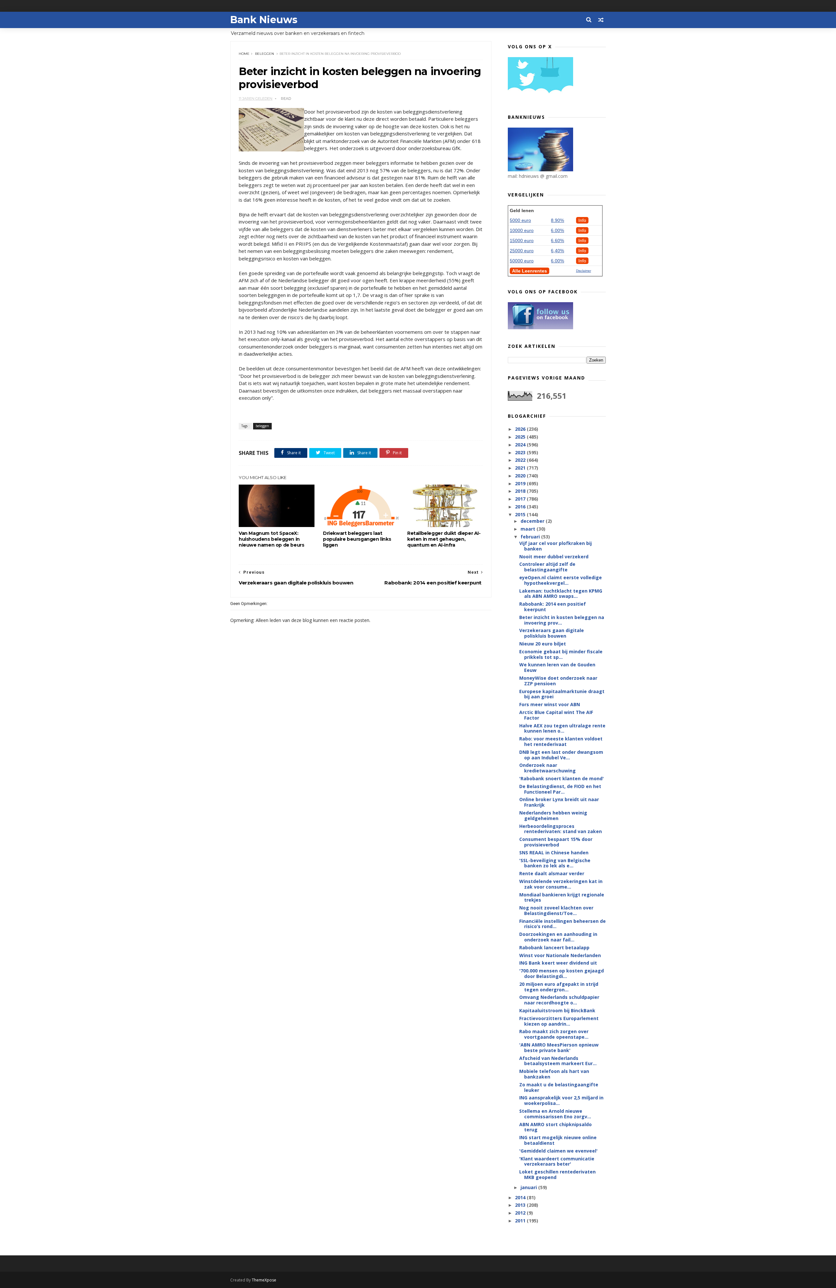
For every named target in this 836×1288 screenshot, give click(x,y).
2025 (521, 437)
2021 (521, 468)
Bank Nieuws (263, 20)
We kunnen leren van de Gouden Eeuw (557, 667)
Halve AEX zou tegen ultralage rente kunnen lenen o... (562, 728)
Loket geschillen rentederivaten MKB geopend (557, 1174)
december (533, 521)
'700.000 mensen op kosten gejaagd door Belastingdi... (561, 973)
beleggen (264, 54)
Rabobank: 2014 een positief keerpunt (552, 607)
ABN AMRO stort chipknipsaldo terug (555, 1127)
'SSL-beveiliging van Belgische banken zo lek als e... (554, 863)
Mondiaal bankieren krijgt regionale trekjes (561, 897)
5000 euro (520, 220)
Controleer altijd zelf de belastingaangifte (547, 567)
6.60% (557, 240)
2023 (521, 452)
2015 (521, 514)
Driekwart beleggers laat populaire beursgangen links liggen (357, 539)
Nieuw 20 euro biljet (542, 644)
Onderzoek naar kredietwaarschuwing (547, 768)
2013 (521, 1205)
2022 (521, 460)
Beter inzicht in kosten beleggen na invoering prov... (561, 620)
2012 (521, 1213)
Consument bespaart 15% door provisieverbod (555, 842)
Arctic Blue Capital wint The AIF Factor (556, 715)
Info (582, 220)
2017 (521, 499)
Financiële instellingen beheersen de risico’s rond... (562, 924)
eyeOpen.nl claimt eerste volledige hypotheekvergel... (560, 580)
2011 (521, 1221)
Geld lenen (522, 210)
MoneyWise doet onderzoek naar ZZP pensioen (558, 681)
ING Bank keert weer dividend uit (558, 963)
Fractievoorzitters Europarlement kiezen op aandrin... (559, 1021)
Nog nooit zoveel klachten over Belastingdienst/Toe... (556, 910)
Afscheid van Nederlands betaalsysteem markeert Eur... (558, 1061)
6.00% (557, 230)
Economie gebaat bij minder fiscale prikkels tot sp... (561, 654)
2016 (521, 507)
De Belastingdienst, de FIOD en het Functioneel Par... (560, 789)
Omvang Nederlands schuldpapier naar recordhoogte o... (559, 1000)
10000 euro (522, 230)
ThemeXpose (264, 1280)
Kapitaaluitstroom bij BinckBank (557, 1010)
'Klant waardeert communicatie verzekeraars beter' (556, 1161)
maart (529, 529)
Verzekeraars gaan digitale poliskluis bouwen (551, 633)
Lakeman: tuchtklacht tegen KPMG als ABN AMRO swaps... (560, 593)
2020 (521, 476)
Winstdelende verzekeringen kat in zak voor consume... (561, 884)
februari (531, 537)
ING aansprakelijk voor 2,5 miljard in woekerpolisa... (561, 1100)
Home (244, 54)
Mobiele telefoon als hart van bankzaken (554, 1074)
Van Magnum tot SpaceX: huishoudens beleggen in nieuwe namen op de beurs (271, 539)
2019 (521, 483)
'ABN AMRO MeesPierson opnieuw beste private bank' (559, 1047)
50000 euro (522, 260)
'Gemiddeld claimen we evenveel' (558, 1151)
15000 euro (522, 240)
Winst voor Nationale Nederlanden (560, 955)
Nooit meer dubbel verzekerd (553, 556)
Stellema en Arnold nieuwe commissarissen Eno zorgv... (555, 1114)
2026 (521, 429)
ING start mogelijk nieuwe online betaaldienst (558, 1140)
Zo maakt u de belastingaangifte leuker (558, 1087)
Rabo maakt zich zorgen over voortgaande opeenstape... (553, 1034)
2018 (521, 491)
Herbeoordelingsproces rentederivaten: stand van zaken (560, 829)
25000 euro (522, 250)
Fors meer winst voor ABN (549, 704)
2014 (521, 1197)
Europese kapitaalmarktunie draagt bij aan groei (561, 694)
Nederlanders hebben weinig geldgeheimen (553, 815)
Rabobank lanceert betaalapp (554, 947)
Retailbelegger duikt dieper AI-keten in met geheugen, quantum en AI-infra (444, 539)
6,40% (557, 250)
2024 (521, 445)
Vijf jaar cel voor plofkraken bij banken (555, 546)
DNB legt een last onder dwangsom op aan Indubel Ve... (561, 755)
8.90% (557, 220)
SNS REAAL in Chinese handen (553, 852)
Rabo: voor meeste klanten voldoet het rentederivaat (561, 741)
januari (529, 1187)
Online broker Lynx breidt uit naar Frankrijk (559, 802)
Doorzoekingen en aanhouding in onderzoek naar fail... (558, 937)
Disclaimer (583, 270)
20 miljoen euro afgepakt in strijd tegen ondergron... (558, 987)
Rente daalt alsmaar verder (551, 873)
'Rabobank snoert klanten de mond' (561, 778)
